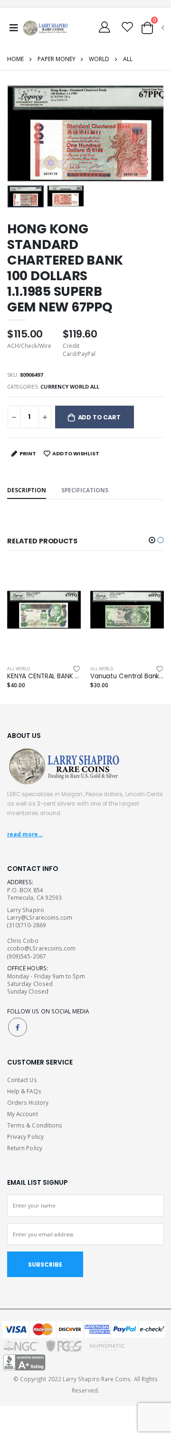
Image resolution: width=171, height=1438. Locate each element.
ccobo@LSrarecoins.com (41, 948)
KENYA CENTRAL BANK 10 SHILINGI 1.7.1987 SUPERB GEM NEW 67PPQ (44, 676)
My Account (22, 1114)
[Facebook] (17, 1027)
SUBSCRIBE (45, 1264)
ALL (128, 59)
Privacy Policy (25, 1136)
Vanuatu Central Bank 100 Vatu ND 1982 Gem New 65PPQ (127, 676)
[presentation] (21, 133)
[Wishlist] (76, 668)
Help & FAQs (24, 1091)
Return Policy (24, 1148)
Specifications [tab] (84, 490)
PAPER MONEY (57, 59)
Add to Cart (99, 417)
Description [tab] (26, 490)
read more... (25, 834)
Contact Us (22, 1079)
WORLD (99, 59)
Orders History (27, 1102)
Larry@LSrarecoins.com (39, 917)
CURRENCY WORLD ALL (69, 386)
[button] (152, 28)
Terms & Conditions (34, 1125)
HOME (15, 59)
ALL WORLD (18, 669)
